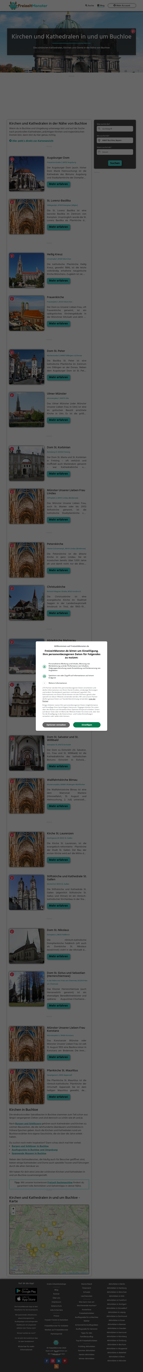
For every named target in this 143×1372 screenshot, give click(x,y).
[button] (71, 683)
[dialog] (71, 686)
